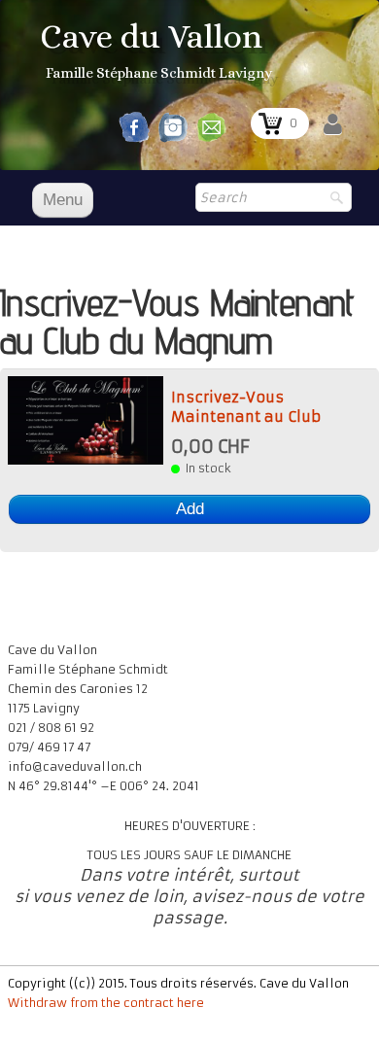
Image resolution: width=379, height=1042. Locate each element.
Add (190, 509)
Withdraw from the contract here (106, 1002)
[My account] (333, 125)
